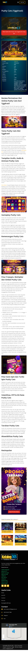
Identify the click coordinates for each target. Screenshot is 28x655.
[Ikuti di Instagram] (5, 586)
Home (2, 592)
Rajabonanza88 (5, 572)
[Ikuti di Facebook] (8, 586)
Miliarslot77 (4, 571)
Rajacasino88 (4, 574)
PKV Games (4, 577)
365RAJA (3, 576)
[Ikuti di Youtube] (2, 586)
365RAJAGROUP (5, 569)
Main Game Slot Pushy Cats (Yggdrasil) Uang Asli (14, 32)
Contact (3, 598)
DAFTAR (22, 2)
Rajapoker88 (4, 580)
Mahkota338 (4, 583)
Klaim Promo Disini (14, 512)
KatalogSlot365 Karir (6, 603)
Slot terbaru (4, 185)
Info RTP (3, 595)
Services (3, 600)
